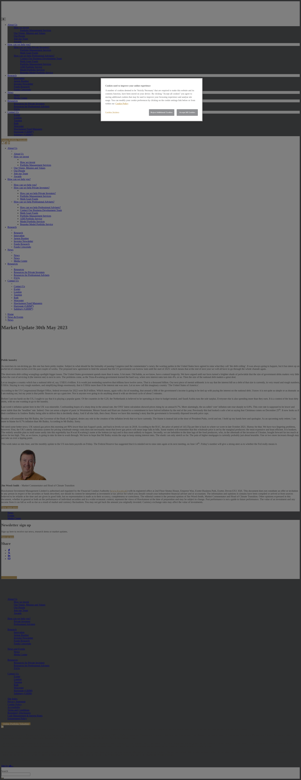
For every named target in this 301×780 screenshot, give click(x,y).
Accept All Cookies (187, 112)
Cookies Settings (112, 112)
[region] (152, 99)
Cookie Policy (121, 103)
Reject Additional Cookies (161, 112)
